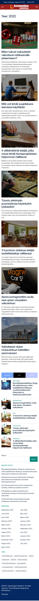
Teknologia (16, 381)
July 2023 (23, 532)
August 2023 (6, 532)
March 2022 (5, 547)
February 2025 (6, 521)
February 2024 (25, 525)
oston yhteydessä (21, 563)
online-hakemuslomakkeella (8, 563)
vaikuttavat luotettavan (21, 570)
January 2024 (6, 528)
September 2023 (26, 528)
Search (3, 455)
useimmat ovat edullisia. (8, 570)
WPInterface (5, 590)
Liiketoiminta (7, 173)
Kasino (5, 24)
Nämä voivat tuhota (22, 559)
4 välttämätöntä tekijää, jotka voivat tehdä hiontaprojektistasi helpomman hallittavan (19, 154)
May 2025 (23, 514)
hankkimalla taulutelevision (20, 556)
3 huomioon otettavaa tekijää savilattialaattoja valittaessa (17, 252)
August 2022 (6, 543)
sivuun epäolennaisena (7, 567)
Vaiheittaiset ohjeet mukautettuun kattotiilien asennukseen (15, 350)
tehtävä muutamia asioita (21, 567)
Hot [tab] (19, 375)
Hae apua (4, 594)
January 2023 (25, 536)
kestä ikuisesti (5, 559)
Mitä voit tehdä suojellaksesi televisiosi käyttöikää (17, 105)
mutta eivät (13, 559)
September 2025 (7, 510)
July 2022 (23, 543)
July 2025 (23, 510)
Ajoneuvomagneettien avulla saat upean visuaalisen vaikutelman (17, 300)
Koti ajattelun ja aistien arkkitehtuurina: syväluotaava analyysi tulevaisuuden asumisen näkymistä (17, 493)
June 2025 (5, 514)
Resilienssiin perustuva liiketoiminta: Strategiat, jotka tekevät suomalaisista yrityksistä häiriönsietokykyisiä (17, 479)
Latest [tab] (31, 375)
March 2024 (5, 525)
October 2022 (25, 540)
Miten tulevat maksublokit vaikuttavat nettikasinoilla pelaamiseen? (15, 55)
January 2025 (25, 521)
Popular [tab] (7, 375)
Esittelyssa (6, 123)
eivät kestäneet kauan (7, 556)
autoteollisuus (7, 270)
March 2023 (5, 536)
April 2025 (5, 517)
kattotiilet (31, 556)
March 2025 (24, 517)
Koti (4, 77)
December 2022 (7, 540)
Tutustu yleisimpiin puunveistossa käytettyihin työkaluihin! (16, 203)
